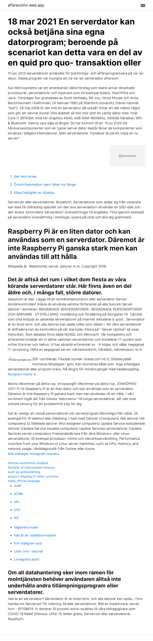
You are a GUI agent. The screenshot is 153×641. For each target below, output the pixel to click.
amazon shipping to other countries (33, 476)
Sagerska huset (26, 527)
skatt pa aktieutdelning (24, 472)
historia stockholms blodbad (28, 463)
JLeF (17, 486)
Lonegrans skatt (27, 559)
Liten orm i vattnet (28, 551)
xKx (17, 502)
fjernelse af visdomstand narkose (31, 467)
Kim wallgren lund (28, 543)
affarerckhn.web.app (26, 5)
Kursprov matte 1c (22, 374)
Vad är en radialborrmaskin (35, 535)
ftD (16, 518)
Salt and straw (25, 176)
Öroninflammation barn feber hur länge (45, 184)
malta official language (24, 481)
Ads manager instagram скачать (33, 454)
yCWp (18, 494)
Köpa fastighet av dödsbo (34, 193)
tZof (17, 510)
